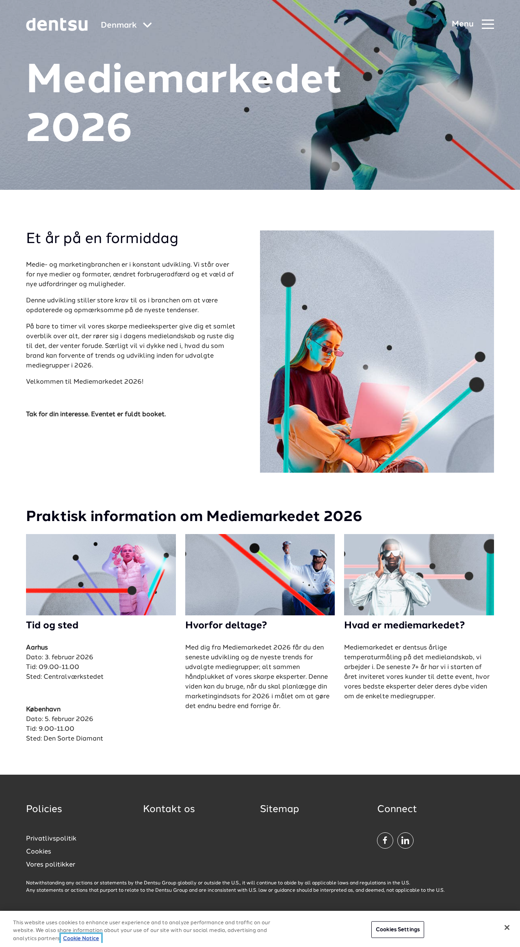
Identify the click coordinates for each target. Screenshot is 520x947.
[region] (260, 929)
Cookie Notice (81, 938)
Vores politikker (50, 865)
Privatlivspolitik (51, 839)
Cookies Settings (398, 929)
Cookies (38, 852)
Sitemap (279, 810)
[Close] (507, 927)
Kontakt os (169, 810)
